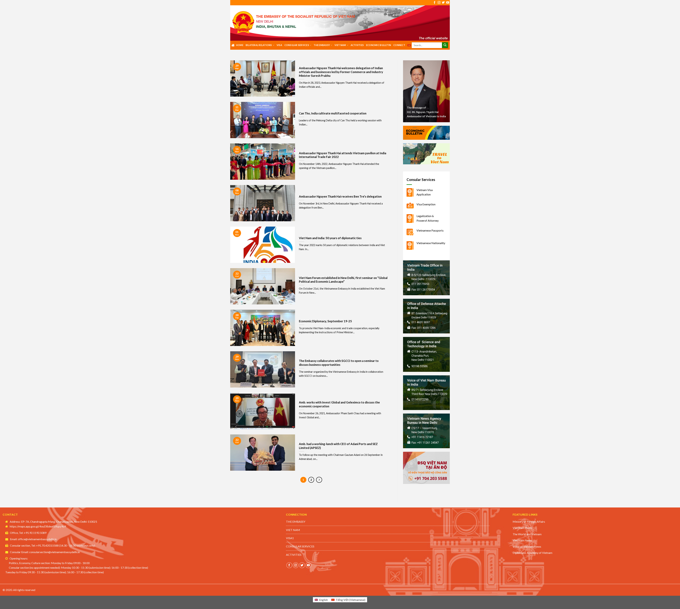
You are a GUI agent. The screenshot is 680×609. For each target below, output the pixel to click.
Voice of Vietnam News (527, 546)
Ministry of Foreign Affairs (529, 521)
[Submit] (445, 45)
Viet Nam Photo (522, 527)
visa (279, 45)
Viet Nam (340, 45)
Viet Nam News (522, 540)
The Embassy (322, 45)
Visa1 (290, 538)
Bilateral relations (259, 45)
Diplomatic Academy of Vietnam (532, 552)
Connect (399, 45)
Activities (357, 45)
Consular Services (296, 45)
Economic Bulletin (378, 45)
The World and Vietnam (527, 534)
